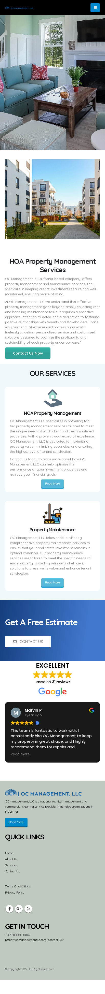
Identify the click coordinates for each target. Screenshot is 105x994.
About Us (11, 859)
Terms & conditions (18, 886)
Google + (19, 909)
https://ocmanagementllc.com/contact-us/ (34, 940)
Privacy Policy (14, 892)
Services (11, 865)
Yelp (28, 909)
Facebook (9, 909)
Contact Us (12, 871)
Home (9, 853)
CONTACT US (31, 641)
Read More (52, 483)
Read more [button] (20, 754)
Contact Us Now (28, 353)
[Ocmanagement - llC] (19, 7)
